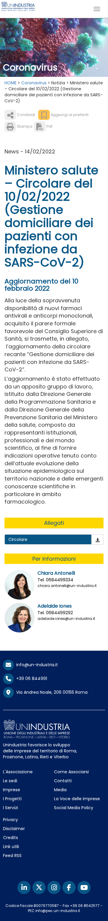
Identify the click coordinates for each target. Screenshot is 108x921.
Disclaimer (14, 829)
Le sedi (10, 781)
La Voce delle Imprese (77, 799)
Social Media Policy (73, 808)
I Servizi (10, 808)
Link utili (11, 847)
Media (60, 790)
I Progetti (12, 799)
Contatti (63, 781)
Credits (10, 838)
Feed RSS (12, 856)
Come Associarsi (71, 772)
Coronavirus (33, 83)
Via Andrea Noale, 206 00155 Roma (51, 692)
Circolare (17, 539)
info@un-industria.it (36, 665)
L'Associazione (18, 772)
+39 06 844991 (30, 678)
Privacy (10, 820)
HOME (10, 83)
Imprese (11, 790)
